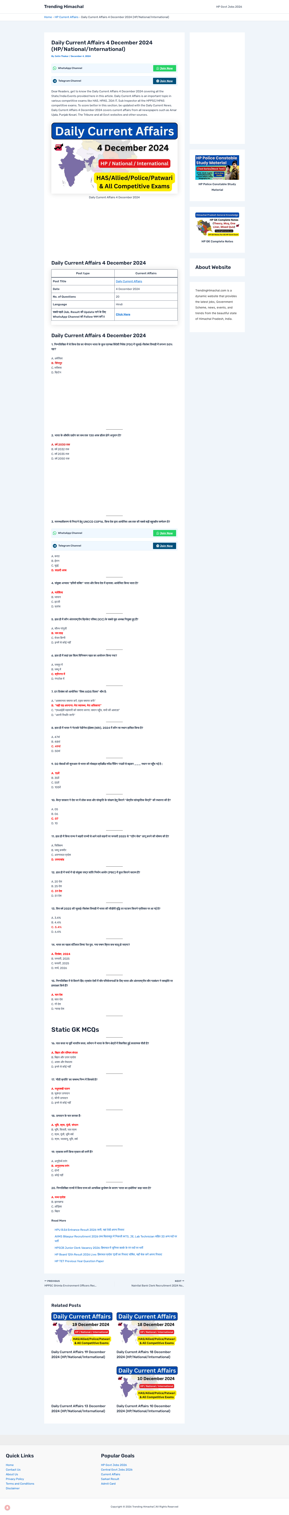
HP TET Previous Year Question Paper (79, 1261)
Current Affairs (110, 1474)
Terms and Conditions (20, 1483)
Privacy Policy (15, 1479)
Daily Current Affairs (129, 281)
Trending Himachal (64, 6)
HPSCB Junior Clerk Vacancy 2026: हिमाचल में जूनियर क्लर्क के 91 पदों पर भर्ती (99, 1247)
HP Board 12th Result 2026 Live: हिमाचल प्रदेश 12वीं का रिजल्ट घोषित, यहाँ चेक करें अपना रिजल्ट (108, 1254)
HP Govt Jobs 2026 (229, 6)
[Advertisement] (114, 228)
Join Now (166, 68)
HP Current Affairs (66, 17)
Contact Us (13, 1469)
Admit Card (108, 1483)
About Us (12, 1474)
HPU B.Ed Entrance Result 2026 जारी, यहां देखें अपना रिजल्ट (89, 1229)
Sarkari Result (110, 1479)
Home (48, 17)
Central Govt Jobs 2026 (116, 1469)
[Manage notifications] (7, 1507)
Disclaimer (13, 1488)
